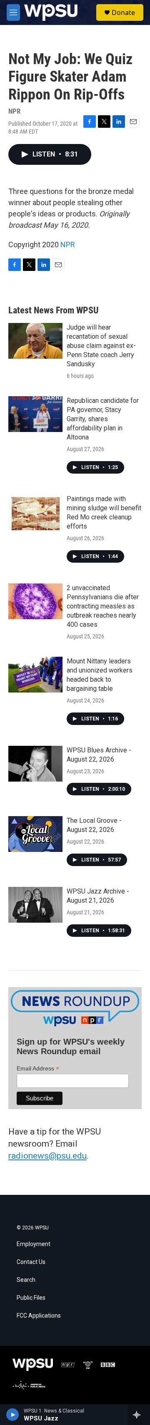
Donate (123, 12)
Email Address (38, 1068)
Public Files (31, 1298)
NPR (67, 244)
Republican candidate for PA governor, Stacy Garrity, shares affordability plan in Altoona (103, 419)
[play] (13, 1414)
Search (26, 1280)
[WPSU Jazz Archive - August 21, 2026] (35, 905)
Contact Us (31, 1262)
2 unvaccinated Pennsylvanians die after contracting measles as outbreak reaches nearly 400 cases (103, 606)
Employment (33, 1244)
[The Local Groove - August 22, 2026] (35, 834)
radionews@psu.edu (47, 1156)
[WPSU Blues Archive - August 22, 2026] (35, 764)
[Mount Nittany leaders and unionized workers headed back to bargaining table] (35, 675)
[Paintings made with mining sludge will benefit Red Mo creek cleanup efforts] (35, 512)
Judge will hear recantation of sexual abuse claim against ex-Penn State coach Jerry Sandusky (101, 345)
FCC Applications (39, 1316)
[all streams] (139, 1414)
